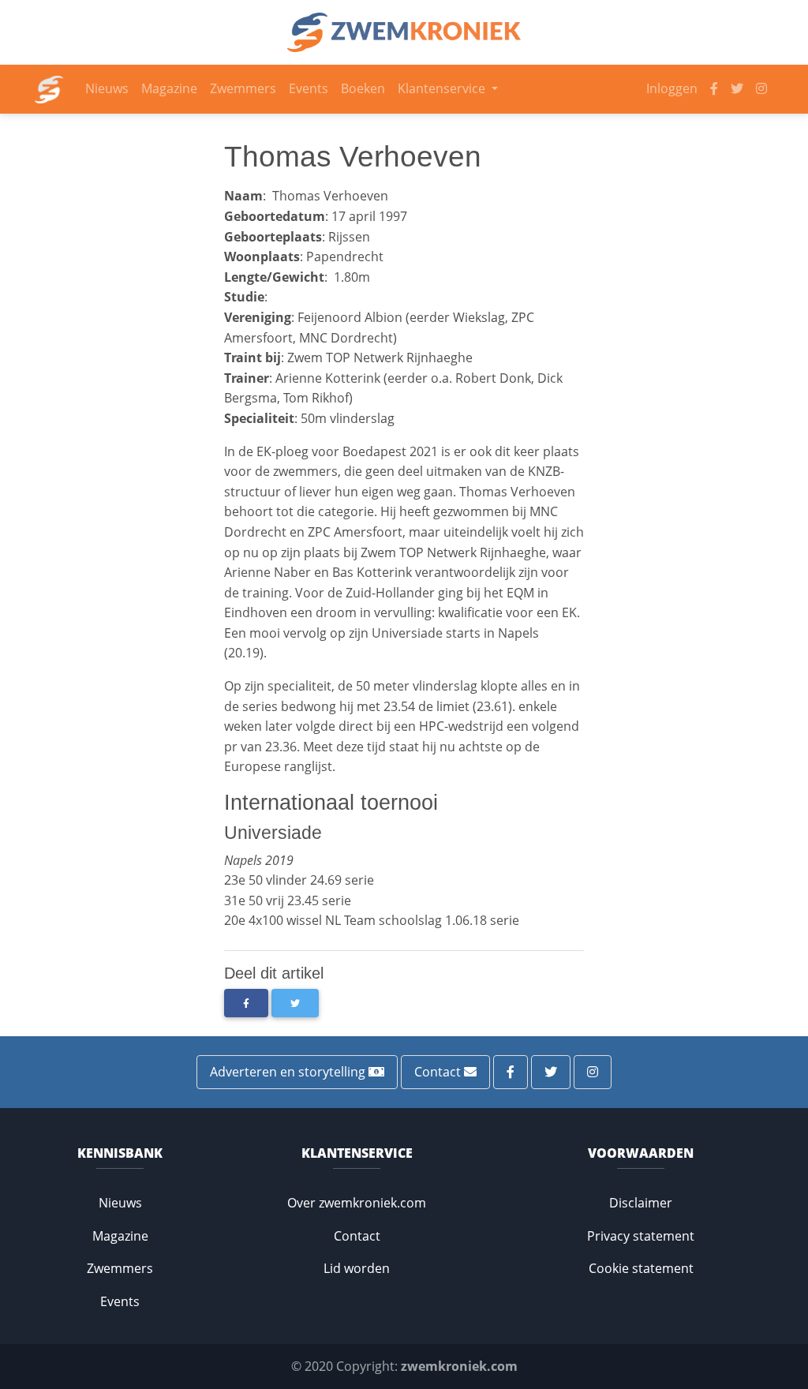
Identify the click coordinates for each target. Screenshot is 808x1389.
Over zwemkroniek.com (356, 1202)
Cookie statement (641, 1268)
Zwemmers (243, 88)
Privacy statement (640, 1236)
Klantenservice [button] (443, 88)
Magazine (169, 88)
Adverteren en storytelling (289, 1071)
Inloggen (672, 88)
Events (308, 88)
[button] (246, 1003)
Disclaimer (640, 1202)
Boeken (363, 88)
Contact (439, 1071)
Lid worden (357, 1268)
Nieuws (107, 88)
